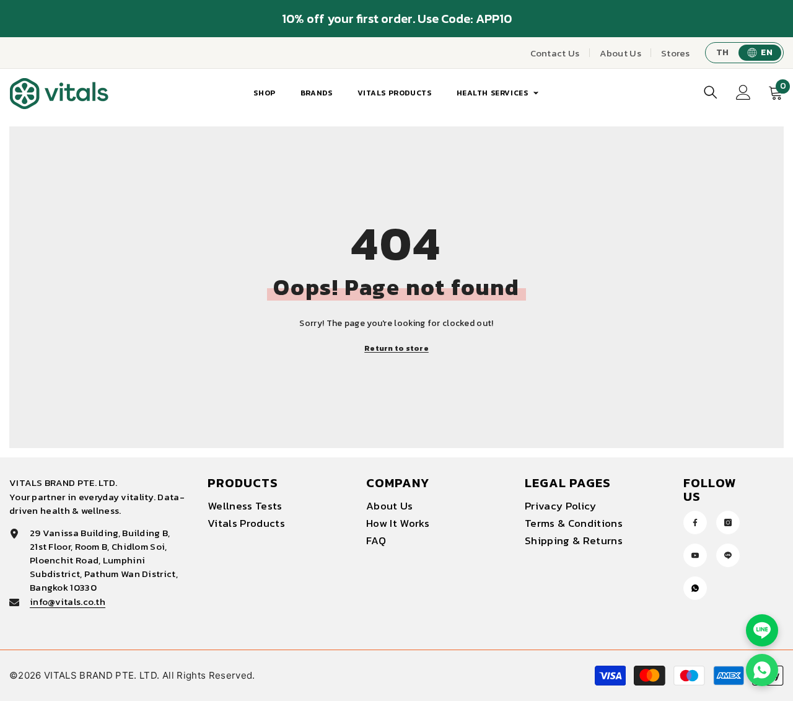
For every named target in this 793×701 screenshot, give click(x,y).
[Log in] (743, 92)
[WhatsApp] (695, 588)
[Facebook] (695, 522)
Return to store (396, 348)
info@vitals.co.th (67, 601)
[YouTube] (695, 555)
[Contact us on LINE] (762, 630)
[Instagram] (728, 522)
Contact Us (555, 53)
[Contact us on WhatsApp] (762, 670)
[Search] (711, 92)
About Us (620, 53)
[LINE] (728, 555)
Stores (675, 53)
